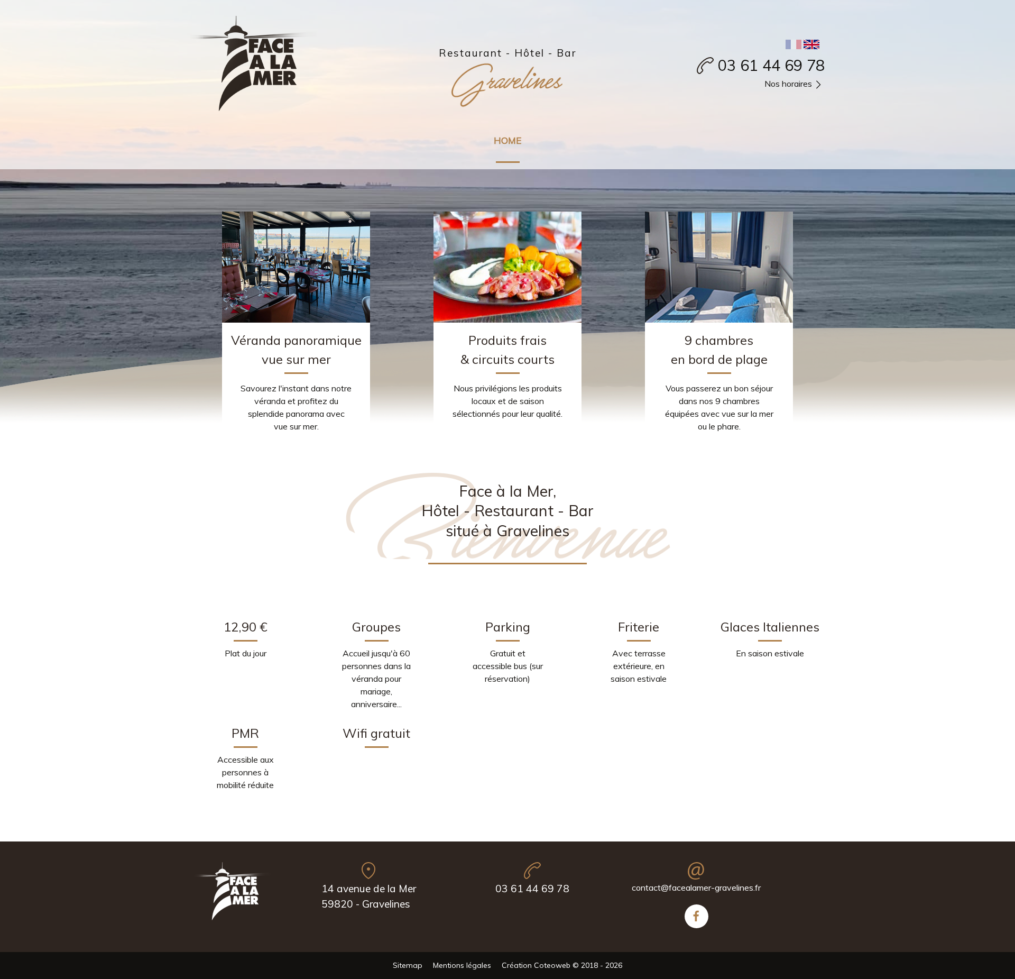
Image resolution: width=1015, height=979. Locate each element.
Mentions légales (462, 965)
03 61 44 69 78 (771, 65)
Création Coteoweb (536, 965)
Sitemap (407, 965)
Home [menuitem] (508, 140)
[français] (793, 43)
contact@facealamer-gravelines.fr (696, 887)
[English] (811, 43)
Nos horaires (788, 83)
